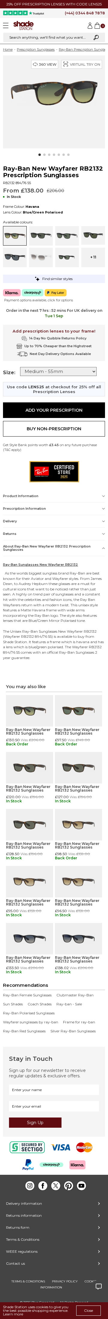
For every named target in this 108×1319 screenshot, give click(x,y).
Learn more (13, 1314)
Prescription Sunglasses (36, 49)
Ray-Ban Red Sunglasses (24, 1031)
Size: (9, 372)
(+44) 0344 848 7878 (85, 13)
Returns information (24, 1215)
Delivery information (24, 1203)
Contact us (15, 1263)
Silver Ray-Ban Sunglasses (73, 1031)
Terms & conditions (28, 1281)
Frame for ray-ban (79, 1022)
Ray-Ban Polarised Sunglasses (29, 1013)
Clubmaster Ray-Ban (75, 995)
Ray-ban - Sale (69, 1004)
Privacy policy (65, 1281)
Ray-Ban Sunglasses (39, 631)
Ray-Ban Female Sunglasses (27, 995)
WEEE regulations (22, 1251)
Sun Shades (13, 1004)
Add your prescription (54, 410)
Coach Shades (40, 1004)
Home (8, 49)
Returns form (17, 1227)
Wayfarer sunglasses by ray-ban (30, 1022)
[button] (39, 155)
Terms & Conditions (22, 1239)
